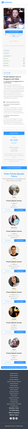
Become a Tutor (14, 408)
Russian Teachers (14, 393)
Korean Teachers (14, 389)
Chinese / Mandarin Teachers (14, 381)
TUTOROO (17, 426)
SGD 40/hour (8, 210)
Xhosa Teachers (14, 399)
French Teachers (14, 377)
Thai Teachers (14, 395)
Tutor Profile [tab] (7, 72)
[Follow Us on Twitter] (14, 418)
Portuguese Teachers (14, 387)
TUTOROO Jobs (14, 406)
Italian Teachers (14, 385)
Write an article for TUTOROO (14, 404)
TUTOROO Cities (14, 402)
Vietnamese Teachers (14, 397)
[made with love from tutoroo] (10, 426)
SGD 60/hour (8, 271)
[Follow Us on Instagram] (16, 418)
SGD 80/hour (8, 240)
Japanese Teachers (14, 379)
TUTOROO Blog (14, 410)
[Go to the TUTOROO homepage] (6, 2)
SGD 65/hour (8, 301)
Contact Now (20, 210)
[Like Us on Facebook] (11, 418)
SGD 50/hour (8, 332)
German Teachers (14, 383)
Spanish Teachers (14, 375)
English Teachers (14, 373)
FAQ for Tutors (14, 415)
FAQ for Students (14, 412)
